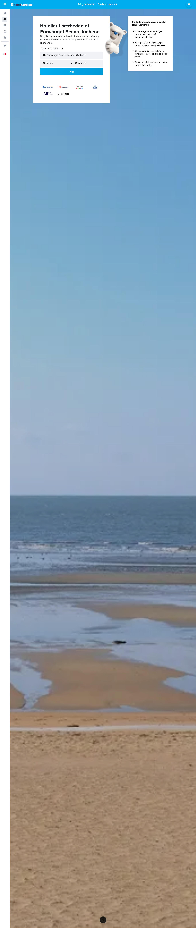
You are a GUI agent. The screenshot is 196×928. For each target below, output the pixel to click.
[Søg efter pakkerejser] (5, 31)
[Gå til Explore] (5, 37)
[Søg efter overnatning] (5, 19)
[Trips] (5, 46)
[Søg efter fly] (5, 13)
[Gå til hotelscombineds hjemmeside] (21, 4)
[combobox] (52, 48)
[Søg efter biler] (5, 25)
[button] (5, 4)
